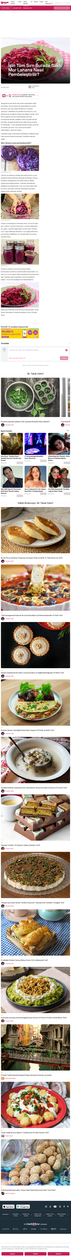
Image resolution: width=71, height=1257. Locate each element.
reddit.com (4, 265)
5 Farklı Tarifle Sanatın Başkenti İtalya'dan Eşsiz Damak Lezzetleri (26, 1075)
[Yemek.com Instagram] (46, 1206)
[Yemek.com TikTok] (50, 1206)
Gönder (64, 358)
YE (1, 419)
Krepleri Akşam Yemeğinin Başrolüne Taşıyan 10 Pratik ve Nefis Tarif (27, 730)
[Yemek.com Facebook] (64, 1206)
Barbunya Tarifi (27, 8)
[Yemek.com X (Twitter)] (60, 1206)
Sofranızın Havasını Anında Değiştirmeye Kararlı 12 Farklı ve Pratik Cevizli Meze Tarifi (33, 1018)
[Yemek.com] (5, 3)
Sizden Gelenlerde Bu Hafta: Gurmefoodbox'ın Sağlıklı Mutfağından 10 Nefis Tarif (32, 673)
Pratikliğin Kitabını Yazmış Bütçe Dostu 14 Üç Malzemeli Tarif (24, 960)
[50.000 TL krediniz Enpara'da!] (20, 333)
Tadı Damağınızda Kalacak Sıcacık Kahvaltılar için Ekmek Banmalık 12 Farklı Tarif (32, 615)
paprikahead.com (6, 172)
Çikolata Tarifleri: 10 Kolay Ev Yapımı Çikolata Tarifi (20, 845)
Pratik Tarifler (5, 8)
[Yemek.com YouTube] (55, 1206)
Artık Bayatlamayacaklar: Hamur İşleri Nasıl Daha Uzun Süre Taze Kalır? (28, 1190)
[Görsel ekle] (66, 350)
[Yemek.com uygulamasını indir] (8, 1207)
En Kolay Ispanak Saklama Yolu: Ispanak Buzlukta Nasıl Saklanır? (25, 422)
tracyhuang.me (5, 220)
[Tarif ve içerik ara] (52, 3)
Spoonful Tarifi (17, 8)
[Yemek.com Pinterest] (68, 1206)
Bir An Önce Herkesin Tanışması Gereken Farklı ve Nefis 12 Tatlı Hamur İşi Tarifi (31, 558)
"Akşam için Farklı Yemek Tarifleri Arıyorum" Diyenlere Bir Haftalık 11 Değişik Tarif (32, 903)
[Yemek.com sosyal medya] (32, 1224)
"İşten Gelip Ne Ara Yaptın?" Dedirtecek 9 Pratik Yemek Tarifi (25, 1133)
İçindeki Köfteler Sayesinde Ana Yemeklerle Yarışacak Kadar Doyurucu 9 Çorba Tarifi (34, 788)
